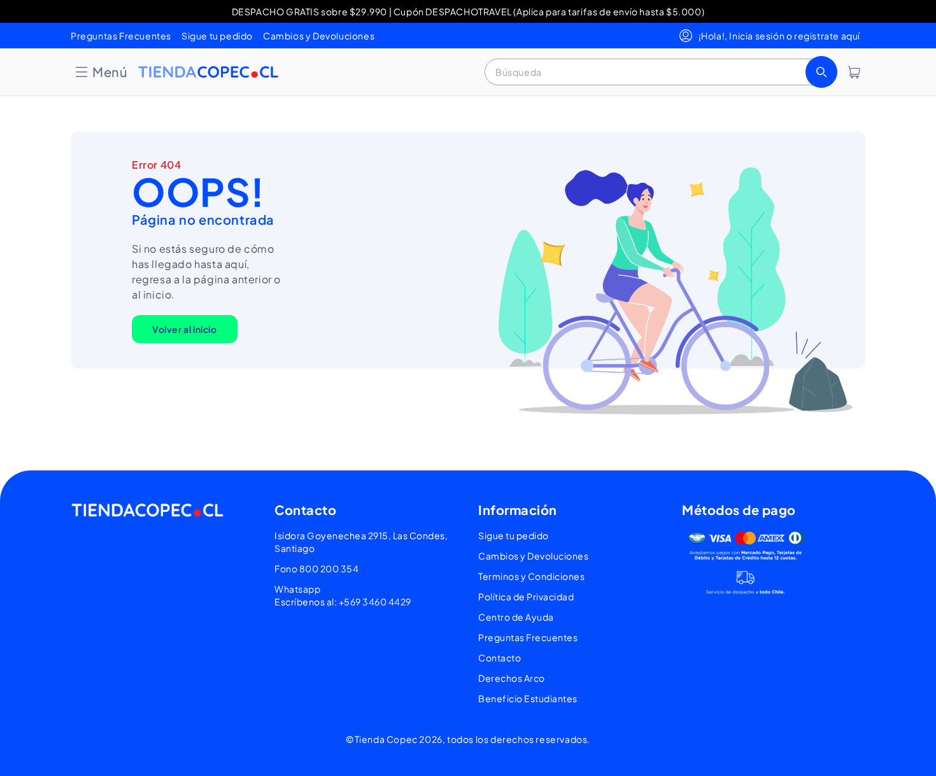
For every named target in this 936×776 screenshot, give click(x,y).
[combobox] (660, 72)
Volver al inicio (184, 329)
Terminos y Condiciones (531, 576)
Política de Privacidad (526, 596)
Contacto (499, 657)
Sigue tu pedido (217, 35)
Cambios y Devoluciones (318, 35)
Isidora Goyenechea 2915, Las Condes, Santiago (361, 542)
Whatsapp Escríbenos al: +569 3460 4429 (342, 595)
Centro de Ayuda (516, 617)
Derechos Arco (511, 678)
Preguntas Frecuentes (121, 35)
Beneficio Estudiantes (528, 698)
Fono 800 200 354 (316, 568)
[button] (101, 72)
